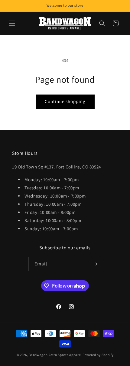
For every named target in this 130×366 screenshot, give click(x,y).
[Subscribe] (95, 264)
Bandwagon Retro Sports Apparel (55, 355)
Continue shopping (65, 101)
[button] (12, 23)
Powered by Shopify (98, 355)
